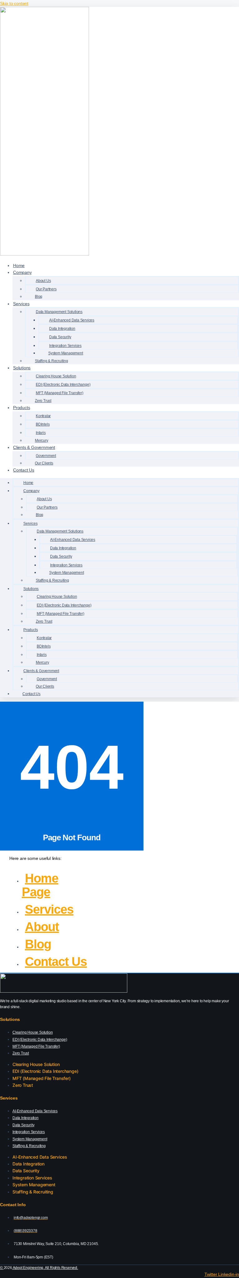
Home (19, 265)
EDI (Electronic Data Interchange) (39, 1039)
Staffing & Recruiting (51, 361)
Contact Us (23, 470)
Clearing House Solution (32, 1032)
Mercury (41, 440)
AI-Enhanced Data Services (35, 1111)
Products (21, 407)
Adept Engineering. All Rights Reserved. (45, 1268)
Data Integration (25, 1118)
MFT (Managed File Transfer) (36, 1046)
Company (22, 272)
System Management (29, 1139)
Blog (38, 296)
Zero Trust (43, 401)
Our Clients (44, 463)
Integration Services (28, 1132)
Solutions (21, 367)
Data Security (23, 1125)
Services (21, 303)
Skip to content (14, 3)
